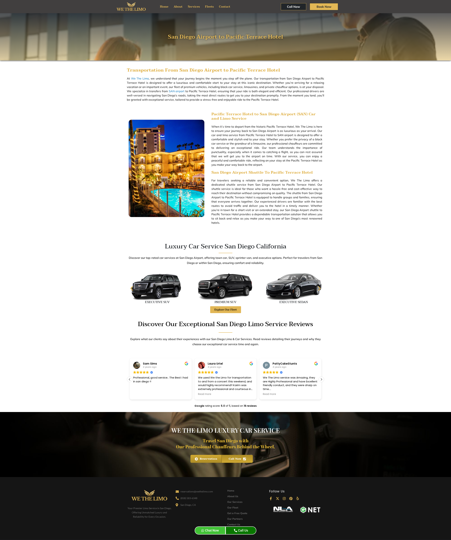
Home (164, 6)
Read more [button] (204, 394)
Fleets (209, 6)
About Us (232, 496)
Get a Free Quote (237, 513)
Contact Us (233, 524)
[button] (132, 288)
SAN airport (177, 91)
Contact (224, 6)
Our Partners (235, 518)
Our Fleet (232, 507)
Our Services (234, 502)
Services (194, 6)
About (178, 6)
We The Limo (140, 78)
